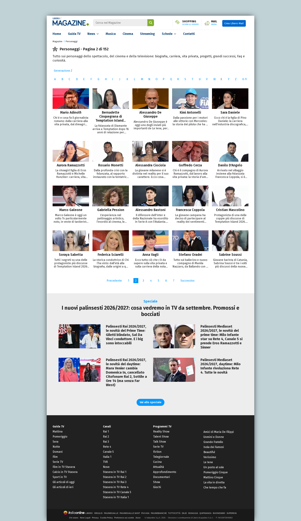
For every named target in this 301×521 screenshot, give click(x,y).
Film (55, 456)
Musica (111, 34)
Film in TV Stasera (64, 467)
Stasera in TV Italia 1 (116, 497)
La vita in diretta (214, 482)
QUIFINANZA (205, 513)
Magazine (57, 41)
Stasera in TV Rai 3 (114, 482)
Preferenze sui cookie (124, 518)
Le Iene (208, 462)
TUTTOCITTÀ (174, 513)
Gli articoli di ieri (63, 487)
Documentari (161, 477)
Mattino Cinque (213, 477)
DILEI (184, 513)
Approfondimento (164, 472)
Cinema (128, 34)
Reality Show (161, 431)
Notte (56, 446)
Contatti (189, 34)
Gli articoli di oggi (64, 482)
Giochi (157, 487)
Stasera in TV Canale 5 (117, 492)
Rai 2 (106, 436)
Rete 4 (107, 446)
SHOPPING (190, 23)
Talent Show (161, 436)
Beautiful (209, 452)
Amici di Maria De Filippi (218, 432)
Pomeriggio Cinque (215, 472)
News (91, 34)
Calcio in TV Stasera (65, 472)
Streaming (147, 34)
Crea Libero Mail (234, 23)
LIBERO (56, 18)
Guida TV (74, 34)
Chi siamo (73, 518)
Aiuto (138, 518)
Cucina (157, 461)
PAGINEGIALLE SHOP (130, 513)
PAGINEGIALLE (111, 513)
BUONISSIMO (219, 513)
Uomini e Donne (213, 437)
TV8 (105, 461)
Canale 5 (108, 451)
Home (57, 34)
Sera (55, 441)
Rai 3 (106, 441)
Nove (106, 467)
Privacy (95, 518)
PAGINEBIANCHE (159, 513)
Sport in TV (60, 477)
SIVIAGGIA (193, 513)
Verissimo (209, 457)
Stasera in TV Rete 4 (116, 487)
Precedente (114, 280)
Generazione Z (63, 70)
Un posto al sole (213, 467)
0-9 (244, 79)
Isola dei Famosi (213, 447)
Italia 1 (107, 456)
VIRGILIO (98, 513)
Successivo (187, 280)
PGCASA (145, 513)
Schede (167, 34)
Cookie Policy (106, 518)
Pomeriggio (60, 436)
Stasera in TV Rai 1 (114, 472)
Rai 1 (106, 431)
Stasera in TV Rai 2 (114, 477)
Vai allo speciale (150, 402)
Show (156, 482)
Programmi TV (162, 426)
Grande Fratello (213, 442)
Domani (58, 451)
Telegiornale (161, 456)
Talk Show (159, 441)
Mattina (58, 431)
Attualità (158, 467)
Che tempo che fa (214, 487)
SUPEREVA (232, 513)
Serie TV (58, 461)
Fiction (157, 451)
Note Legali (85, 518)
